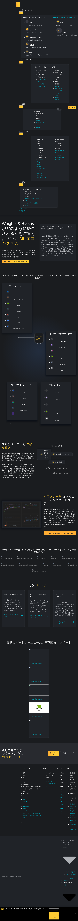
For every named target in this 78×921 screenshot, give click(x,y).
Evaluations (26, 784)
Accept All (53, 917)
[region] (39, 914)
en (61, 109)
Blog (38, 141)
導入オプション (40, 113)
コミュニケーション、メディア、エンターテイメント (59, 76)
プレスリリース (41, 157)
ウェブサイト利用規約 (68, 840)
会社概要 (27, 196)
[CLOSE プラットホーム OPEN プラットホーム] (21, 12)
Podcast (39, 146)
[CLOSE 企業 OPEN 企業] (21, 106)
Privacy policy (66, 842)
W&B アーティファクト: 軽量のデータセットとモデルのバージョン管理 (32, 789)
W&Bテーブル (26, 793)
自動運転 (57, 70)
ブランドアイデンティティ (73, 789)
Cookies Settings (54, 910)
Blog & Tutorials (59, 139)
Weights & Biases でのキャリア (33, 189)
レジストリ (26, 777)
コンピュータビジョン (43, 71)
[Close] (75, 913)
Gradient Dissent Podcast (59, 147)
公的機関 (57, 81)
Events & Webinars (40, 154)
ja (58, 109)
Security (38, 111)
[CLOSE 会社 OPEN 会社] (21, 184)
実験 (24, 773)
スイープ (25, 775)
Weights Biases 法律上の (31, 194)
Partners (38, 116)
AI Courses (40, 139)
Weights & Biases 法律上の (72, 782)
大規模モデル (41, 77)
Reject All (54, 914)
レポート (25, 795)
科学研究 (57, 84)
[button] (36, 664)
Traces (24, 782)
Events (57, 141)
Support (38, 118)
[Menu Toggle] (18, 4)
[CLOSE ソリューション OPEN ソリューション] (21, 62)
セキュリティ (28, 191)
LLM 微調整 (41, 74)
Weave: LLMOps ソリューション (64, 17)
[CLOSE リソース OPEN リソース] (21, 134)
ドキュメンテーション (62, 775)
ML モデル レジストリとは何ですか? (50, 775)
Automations (26, 779)
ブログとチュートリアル (62, 784)
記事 (38, 143)
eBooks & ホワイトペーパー (42, 149)
